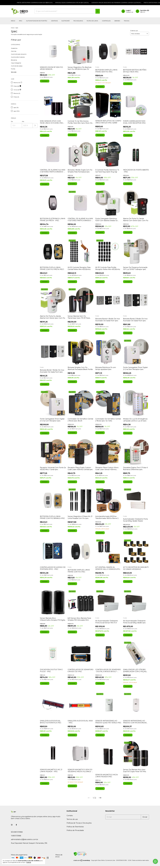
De (12, 121)
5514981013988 (17, 832)
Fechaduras (78, 21)
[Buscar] (97, 11)
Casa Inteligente (16, 63)
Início (13, 21)
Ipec (20, 21)
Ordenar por (134, 30)
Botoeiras (14, 60)
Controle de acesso (16, 66)
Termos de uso (72, 819)
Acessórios (14, 48)
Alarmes (13, 51)
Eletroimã (66, 21)
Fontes (13, 69)
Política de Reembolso (75, 827)
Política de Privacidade (75, 830)
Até (23, 121)
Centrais (54, 21)
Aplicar (35, 125)
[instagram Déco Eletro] (12, 825)
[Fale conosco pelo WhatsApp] (155, 861)
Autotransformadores (18, 57)
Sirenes (117, 21)
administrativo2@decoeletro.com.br (24, 839)
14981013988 (16, 836)
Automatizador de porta (18, 54)
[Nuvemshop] (81, 861)
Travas (126, 21)
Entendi (28, 862)
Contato (70, 816)
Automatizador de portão (36, 21)
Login (128, 10)
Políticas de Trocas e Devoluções (79, 823)
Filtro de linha (92, 21)
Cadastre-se (129, 12)
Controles (106, 21)
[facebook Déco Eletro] (16, 825)
